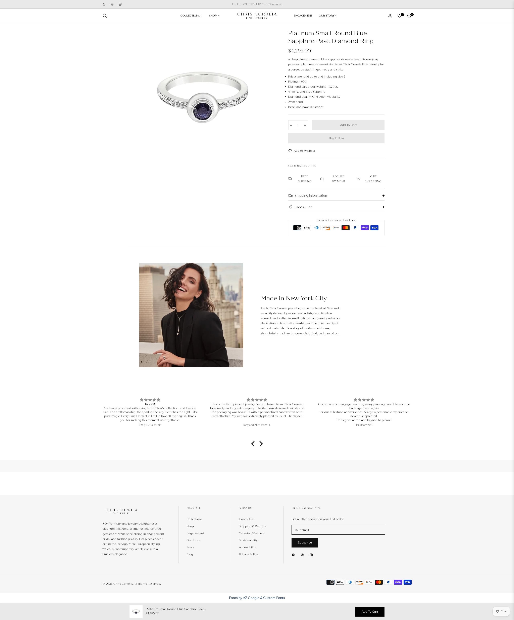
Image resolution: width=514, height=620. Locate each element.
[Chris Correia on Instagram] (312, 554)
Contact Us (246, 519)
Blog (190, 554)
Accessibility (247, 547)
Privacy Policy (248, 554)
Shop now (275, 4)
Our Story (193, 540)
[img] (150, 400)
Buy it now (336, 138)
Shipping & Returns (252, 526)
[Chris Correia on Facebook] (294, 554)
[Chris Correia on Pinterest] (303, 554)
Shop (190, 526)
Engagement (195, 533)
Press (190, 547)
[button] (106, 15)
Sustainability (248, 540)
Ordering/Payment (252, 533)
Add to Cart (370, 611)
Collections (194, 519)
